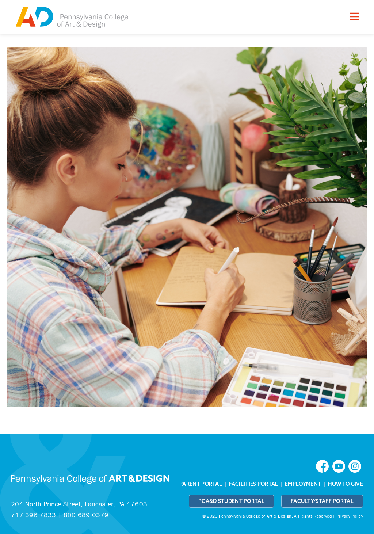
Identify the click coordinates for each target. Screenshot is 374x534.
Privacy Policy (349, 516)
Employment (303, 484)
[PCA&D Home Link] (71, 18)
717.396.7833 (33, 515)
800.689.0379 (86, 515)
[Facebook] (324, 465)
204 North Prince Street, (79, 504)
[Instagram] (355, 465)
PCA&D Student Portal (231, 501)
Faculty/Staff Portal (322, 501)
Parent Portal (200, 484)
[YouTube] (340, 465)
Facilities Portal (253, 484)
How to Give (345, 484)
